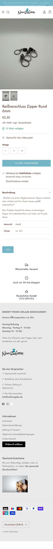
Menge (5, 144)
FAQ (8, 249)
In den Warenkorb (26, 163)
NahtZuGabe (13, 531)
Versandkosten (24, 122)
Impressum (7, 420)
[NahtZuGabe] (26, 12)
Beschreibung (8, 192)
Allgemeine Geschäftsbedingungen (18, 434)
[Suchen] (9, 12)
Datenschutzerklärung (12, 425)
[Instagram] (8, 404)
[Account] (44, 12)
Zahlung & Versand (11, 429)
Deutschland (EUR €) (14, 524)
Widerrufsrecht (9, 438)
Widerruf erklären (13, 444)
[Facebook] (3, 404)
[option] (26, 53)
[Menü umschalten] (3, 12)
